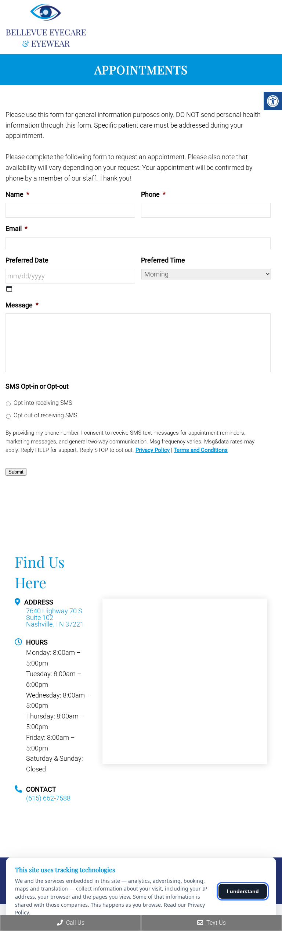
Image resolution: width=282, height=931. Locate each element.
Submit (16, 472)
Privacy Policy (152, 450)
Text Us (215, 922)
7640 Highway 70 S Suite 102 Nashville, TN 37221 (55, 618)
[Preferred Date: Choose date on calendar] (9, 288)
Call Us (74, 922)
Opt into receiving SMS (43, 402)
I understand (243, 891)
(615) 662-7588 (48, 798)
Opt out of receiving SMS (45, 415)
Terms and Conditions (201, 450)
